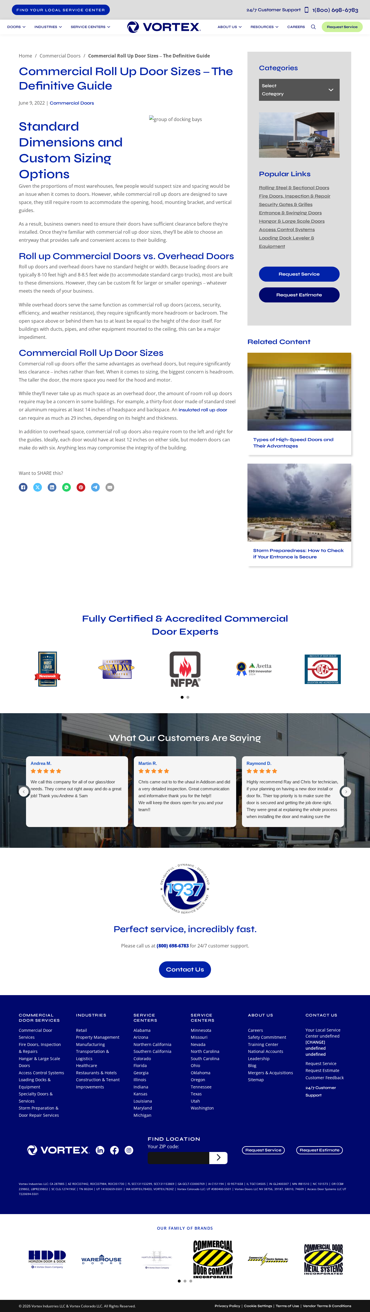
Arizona (141, 1037)
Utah (195, 1101)
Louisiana (143, 1101)
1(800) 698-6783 (302, 10)
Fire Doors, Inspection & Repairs (40, 1048)
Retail (81, 1030)
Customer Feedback (325, 1077)
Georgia (141, 1072)
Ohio (195, 1065)
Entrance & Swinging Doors (290, 212)
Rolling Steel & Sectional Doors (294, 187)
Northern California (152, 1044)
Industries (91, 1015)
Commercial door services (39, 1018)
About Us (227, 27)
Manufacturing (90, 1044)
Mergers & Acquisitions (270, 1072)
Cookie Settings (258, 1306)
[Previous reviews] (24, 792)
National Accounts (265, 1051)
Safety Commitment (267, 1037)
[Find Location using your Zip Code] (218, 1158)
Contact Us (185, 969)
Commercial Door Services (35, 1033)
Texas (196, 1094)
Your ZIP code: (163, 1146)
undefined (316, 1054)
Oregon (198, 1079)
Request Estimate (299, 295)
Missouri (199, 1037)
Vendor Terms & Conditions (327, 1306)
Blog (252, 1065)
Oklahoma (200, 1072)
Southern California (152, 1051)
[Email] (110, 487)
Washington (202, 1108)
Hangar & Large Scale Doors (292, 221)
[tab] (182, 697)
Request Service (342, 27)
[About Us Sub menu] (239, 27)
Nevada (198, 1044)
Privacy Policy (227, 1306)
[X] (37, 487)
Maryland (143, 1108)
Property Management (97, 1037)
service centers (146, 1018)
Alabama (142, 1030)
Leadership (259, 1058)
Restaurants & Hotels (96, 1072)
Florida (140, 1065)
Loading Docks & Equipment (35, 1083)
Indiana (141, 1087)
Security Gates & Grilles (285, 204)
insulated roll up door (203, 409)
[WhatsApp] (66, 487)
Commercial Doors (60, 56)
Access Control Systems (287, 229)
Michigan (142, 1115)
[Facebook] (23, 487)
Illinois (140, 1079)
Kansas (140, 1094)
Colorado (142, 1058)
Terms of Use (287, 1306)
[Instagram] (129, 1150)
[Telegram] (95, 487)
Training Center (263, 1044)
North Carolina (205, 1051)
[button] (61, 10)
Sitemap (256, 1079)
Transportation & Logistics (92, 1055)
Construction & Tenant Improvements (98, 1083)
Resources (262, 27)
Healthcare (86, 1065)
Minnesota (201, 1030)
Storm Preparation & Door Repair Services (39, 1111)
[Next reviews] (346, 792)
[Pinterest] (81, 487)
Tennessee (201, 1087)
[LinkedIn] (52, 487)
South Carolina (205, 1058)
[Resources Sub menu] (276, 27)
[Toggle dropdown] (23, 27)
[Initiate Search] (313, 27)
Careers (296, 27)
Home (25, 56)
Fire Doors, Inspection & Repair (294, 196)
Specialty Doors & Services (36, 1097)
